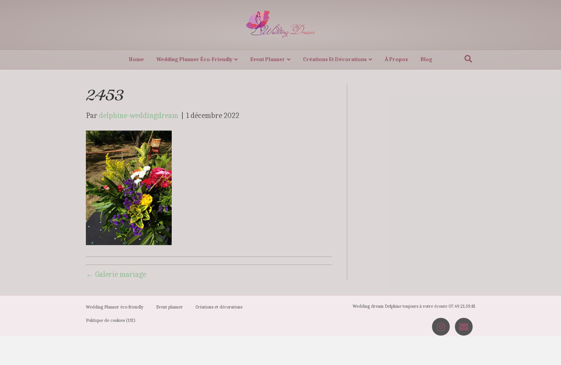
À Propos (396, 59)
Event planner (267, 59)
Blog (426, 59)
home (136, 59)
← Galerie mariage (116, 274)
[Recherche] (468, 59)
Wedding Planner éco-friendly (194, 59)
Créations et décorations (335, 59)
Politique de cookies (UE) (110, 320)
